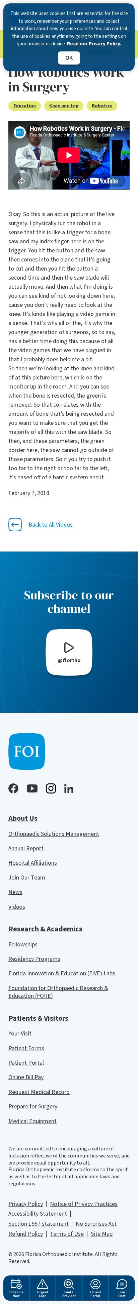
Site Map (102, 1234)
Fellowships (23, 944)
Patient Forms (26, 1048)
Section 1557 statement (38, 1224)
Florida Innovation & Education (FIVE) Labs (61, 973)
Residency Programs (34, 959)
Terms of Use (67, 1234)
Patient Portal (26, 1063)
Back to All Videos (50, 525)
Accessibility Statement (37, 1214)
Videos (16, 907)
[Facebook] (13, 788)
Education (24, 106)
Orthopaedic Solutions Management (53, 834)
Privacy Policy (25, 1204)
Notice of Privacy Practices (84, 1204)
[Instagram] (51, 788)
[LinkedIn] (68, 788)
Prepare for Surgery (32, 1106)
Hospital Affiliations (32, 863)
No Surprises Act (96, 1224)
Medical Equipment (32, 1121)
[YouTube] (32, 788)
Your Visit (19, 1033)
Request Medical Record (39, 1092)
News (15, 892)
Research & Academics (45, 929)
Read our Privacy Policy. (94, 43)
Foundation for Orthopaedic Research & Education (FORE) (58, 992)
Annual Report (26, 848)
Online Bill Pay (26, 1077)
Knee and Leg (63, 106)
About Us (23, 818)
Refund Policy (25, 1234)
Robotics (102, 106)
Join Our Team (26, 877)
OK (69, 58)
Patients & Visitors (38, 1018)
